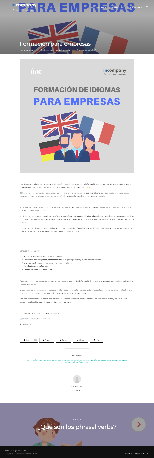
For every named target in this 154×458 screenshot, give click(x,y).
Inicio (93, 7)
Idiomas (101, 7)
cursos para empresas (61, 360)
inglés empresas (82, 362)
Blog (122, 7)
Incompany (29, 50)
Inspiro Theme (131, 453)
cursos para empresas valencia (84, 360)
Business (44, 50)
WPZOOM (145, 453)
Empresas (114, 7)
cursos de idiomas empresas (39, 360)
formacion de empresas (108, 360)
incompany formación (60, 50)
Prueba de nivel (133, 7)
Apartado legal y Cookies (15, 451)
